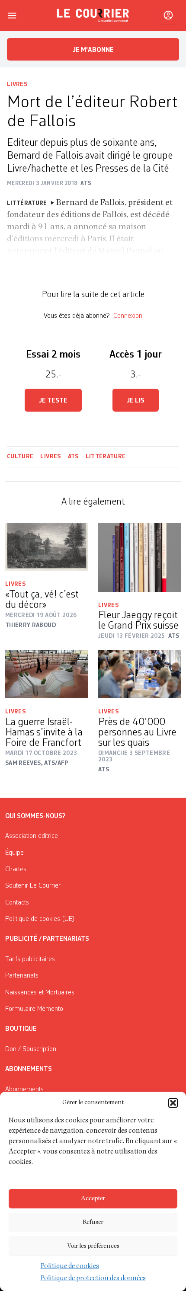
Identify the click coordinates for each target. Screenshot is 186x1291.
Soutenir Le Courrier (33, 885)
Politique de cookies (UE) (40, 919)
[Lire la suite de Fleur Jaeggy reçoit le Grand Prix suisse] (139, 557)
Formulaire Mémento (34, 1009)
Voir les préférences (93, 1246)
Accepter (93, 1198)
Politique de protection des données (93, 1278)
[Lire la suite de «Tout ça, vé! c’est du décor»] (46, 547)
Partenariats (21, 975)
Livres (17, 84)
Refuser (93, 1222)
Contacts (17, 902)
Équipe (14, 853)
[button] (173, 1103)
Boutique (21, 1029)
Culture (20, 457)
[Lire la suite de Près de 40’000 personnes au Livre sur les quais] (139, 674)
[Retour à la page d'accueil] (93, 15)
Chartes (15, 869)
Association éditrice (31, 836)
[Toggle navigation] (12, 15)
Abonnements (24, 1089)
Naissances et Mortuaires (39, 992)
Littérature (106, 457)
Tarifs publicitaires (30, 959)
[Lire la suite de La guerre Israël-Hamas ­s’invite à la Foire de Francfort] (46, 674)
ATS (73, 457)
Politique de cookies (70, 1266)
